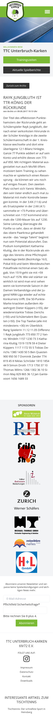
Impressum (26, 667)
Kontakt (26, 676)
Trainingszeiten (26, 60)
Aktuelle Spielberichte (26, 70)
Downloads (26, 680)
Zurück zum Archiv (16, 85)
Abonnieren (26, 623)
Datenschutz (26, 671)
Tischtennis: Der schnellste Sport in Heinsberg (26, 710)
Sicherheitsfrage (21, 604)
